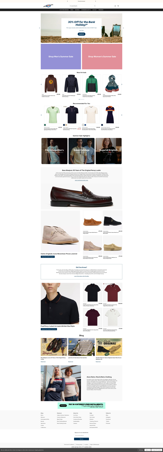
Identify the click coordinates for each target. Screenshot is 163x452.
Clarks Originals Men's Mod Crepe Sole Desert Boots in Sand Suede (90, 258)
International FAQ (94, 427)
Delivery (91, 419)
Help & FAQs (92, 425)
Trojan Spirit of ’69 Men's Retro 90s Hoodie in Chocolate (48, 96)
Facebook (108, 419)
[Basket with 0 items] (118, 6)
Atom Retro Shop (77, 417)
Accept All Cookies (156, 450)
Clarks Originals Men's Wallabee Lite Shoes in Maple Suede (110, 258)
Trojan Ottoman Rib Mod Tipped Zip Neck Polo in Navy (70, 129)
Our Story (75, 415)
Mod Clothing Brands (62, 421)
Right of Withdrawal (94, 444)
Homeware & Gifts (45, 419)
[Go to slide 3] (81, 41)
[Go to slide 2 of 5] (80, 99)
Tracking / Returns (94, 421)
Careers (75, 423)
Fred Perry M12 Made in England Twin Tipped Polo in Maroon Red (110, 305)
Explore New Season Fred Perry (49, 329)
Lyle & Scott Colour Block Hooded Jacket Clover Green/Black (89, 96)
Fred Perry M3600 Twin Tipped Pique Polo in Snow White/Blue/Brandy (110, 330)
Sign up (81, 439)
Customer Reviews (77, 419)
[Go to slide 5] (39, 28)
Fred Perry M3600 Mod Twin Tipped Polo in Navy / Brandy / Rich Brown (90, 305)
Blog (81, 335)
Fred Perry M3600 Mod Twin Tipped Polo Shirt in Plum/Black (90, 330)
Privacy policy (79, 444)
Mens (42, 415)
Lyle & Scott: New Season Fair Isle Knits (77, 357)
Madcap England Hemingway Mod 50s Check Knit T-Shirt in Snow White (89, 129)
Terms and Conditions (69, 444)
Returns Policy (93, 423)
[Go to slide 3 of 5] (81, 99)
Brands (42, 421)
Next (122, 84)
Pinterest (108, 423)
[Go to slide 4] (82, 41)
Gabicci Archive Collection (63, 415)
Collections (43, 427)
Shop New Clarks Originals (48, 256)
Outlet (42, 425)
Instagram (108, 417)
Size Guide (92, 417)
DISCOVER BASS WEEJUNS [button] (81, 180)
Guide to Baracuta (61, 417)
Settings (141, 450)
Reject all (148, 450)
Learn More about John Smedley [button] (81, 276)
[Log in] (115, 6)
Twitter (107, 421)
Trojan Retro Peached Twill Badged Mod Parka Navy (68, 96)
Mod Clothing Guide (61, 423)
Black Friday (59, 419)
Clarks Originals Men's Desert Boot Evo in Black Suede (111, 233)
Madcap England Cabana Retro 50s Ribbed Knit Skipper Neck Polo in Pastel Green (50, 129)
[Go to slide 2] (124, 28)
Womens (43, 417)
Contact (91, 415)
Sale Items (43, 423)
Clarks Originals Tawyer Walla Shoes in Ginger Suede (90, 233)
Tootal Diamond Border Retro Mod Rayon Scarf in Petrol (109, 96)
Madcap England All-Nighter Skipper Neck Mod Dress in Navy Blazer (108, 129)
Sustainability (76, 421)
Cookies (86, 444)
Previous (41, 84)
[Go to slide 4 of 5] (82, 99)
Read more (43, 361)
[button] (81, 34)
